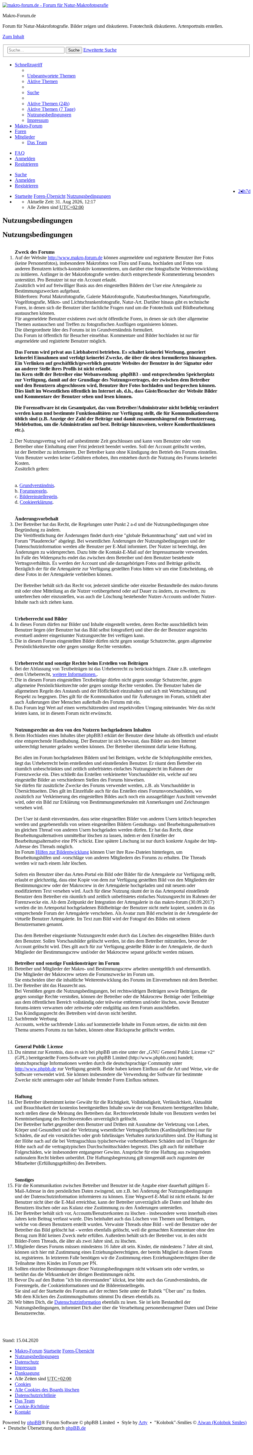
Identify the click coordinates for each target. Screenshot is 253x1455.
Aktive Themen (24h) (48, 103)
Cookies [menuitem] (23, 1384)
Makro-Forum (28, 125)
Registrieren (26, 185)
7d (248, 191)
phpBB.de (76, 1428)
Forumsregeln (33, 491)
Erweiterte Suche (100, 49)
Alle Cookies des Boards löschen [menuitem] (47, 1389)
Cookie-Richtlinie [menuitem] (32, 1406)
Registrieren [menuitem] (26, 164)
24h (242, 191)
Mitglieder (25, 137)
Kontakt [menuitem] (23, 1412)
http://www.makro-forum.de (75, 257)
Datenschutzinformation (77, 1302)
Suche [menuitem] (33, 92)
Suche (74, 50)
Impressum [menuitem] (37, 120)
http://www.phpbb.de (35, 1068)
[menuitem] (139, 103)
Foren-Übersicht (78, 1350)
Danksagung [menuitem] (27, 1373)
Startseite (23, 196)
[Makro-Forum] (55, 5)
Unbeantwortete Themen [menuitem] (51, 75)
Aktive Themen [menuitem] (42, 81)
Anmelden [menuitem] (25, 158)
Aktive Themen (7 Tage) (51, 109)
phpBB (34, 1422)
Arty (143, 1422)
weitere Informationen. (74, 674)
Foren (20, 131)
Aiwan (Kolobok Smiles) (222, 1422)
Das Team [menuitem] (37, 142)
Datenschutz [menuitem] (27, 1362)
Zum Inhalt (13, 36)
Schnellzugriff (28, 64)
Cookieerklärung (36, 502)
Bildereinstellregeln (38, 496)
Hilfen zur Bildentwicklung (62, 852)
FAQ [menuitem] (20, 153)
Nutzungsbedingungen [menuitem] (49, 114)
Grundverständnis (36, 485)
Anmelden (25, 180)
